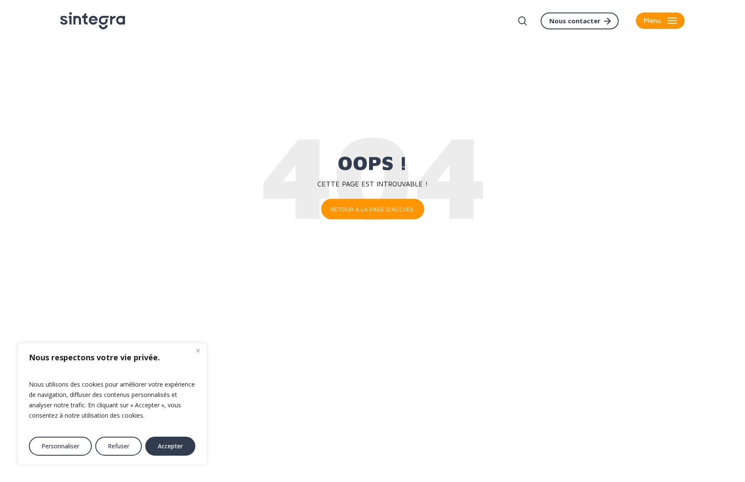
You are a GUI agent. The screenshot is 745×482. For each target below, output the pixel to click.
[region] (112, 404)
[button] (660, 21)
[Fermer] (198, 350)
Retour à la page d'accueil (373, 209)
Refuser (118, 446)
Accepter (170, 446)
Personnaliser (60, 446)
